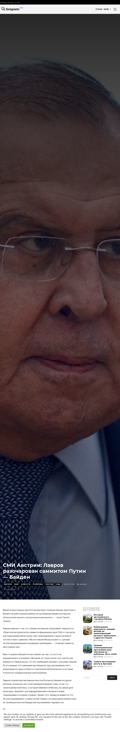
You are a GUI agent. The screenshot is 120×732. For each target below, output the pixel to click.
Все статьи (98, 621)
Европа (8, 584)
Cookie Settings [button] (12, 725)
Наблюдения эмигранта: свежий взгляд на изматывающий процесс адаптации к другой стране (105, 632)
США (58, 584)
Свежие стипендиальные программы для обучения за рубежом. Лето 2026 (105, 649)
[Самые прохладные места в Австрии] (87, 665)
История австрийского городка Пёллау (103, 617)
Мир (16, 584)
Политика (38, 584)
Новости (25, 584)
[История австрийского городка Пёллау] (87, 618)
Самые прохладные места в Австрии (104, 662)
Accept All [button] (28, 725)
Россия (50, 584)
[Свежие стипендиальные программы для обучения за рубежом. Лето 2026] (87, 648)
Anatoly (83, 584)
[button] (115, 9)
